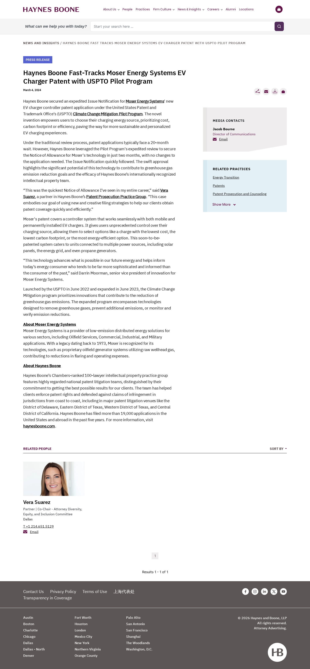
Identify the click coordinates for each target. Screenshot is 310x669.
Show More (221, 204)
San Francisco (137, 630)
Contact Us (33, 591)
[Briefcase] (279, 9)
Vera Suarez (36, 502)
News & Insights (189, 9)
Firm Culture (162, 9)
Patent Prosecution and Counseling (239, 194)
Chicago (29, 636)
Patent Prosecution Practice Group (116, 196)
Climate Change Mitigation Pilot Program (108, 113)
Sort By (277, 448)
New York (82, 643)
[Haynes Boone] (51, 9)
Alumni (231, 9)
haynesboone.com (39, 426)
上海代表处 (124, 591)
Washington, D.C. (139, 649)
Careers (213, 9)
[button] (283, 91)
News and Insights (41, 43)
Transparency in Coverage (47, 598)
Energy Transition (226, 177)
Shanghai (133, 636)
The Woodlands (138, 643)
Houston (81, 624)
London (80, 630)
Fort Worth (83, 617)
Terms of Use (94, 591)
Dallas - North (34, 649)
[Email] (266, 91)
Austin (28, 617)
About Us (109, 9)
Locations (246, 9)
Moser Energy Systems (145, 101)
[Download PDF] (275, 91)
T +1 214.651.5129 (38, 526)
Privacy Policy (63, 591)
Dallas (28, 519)
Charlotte (30, 630)
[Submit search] (279, 26)
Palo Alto (133, 617)
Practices (143, 9)
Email (223, 139)
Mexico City (83, 636)
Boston (28, 624)
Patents (219, 185)
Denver (28, 655)
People (127, 9)
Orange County (86, 655)
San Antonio (135, 624)
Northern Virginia (88, 649)
